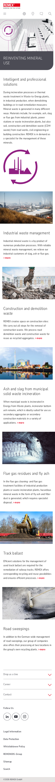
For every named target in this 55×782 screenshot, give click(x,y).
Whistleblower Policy (14, 746)
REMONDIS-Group (12, 754)
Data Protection (11, 739)
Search (6, 769)
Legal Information (12, 731)
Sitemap (7, 761)
